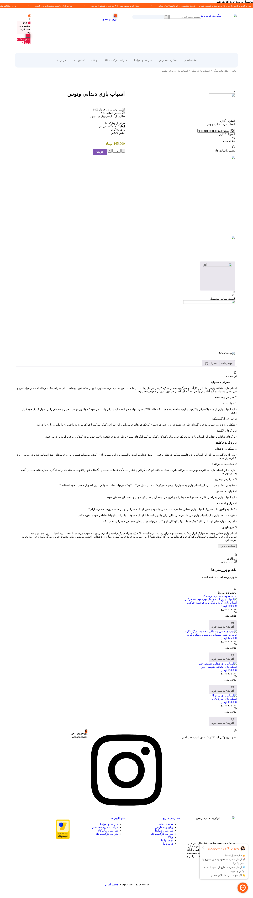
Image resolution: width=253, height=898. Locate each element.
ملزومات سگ (221, 70)
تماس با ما (79, 60)
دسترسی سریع (171, 818)
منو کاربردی (118, 818)
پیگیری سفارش (168, 60)
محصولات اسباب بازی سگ (218, 596)
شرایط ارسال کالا (108, 830)
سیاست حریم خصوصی (105, 827)
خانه (234, 70)
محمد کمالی (111, 884)
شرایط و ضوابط (143, 60)
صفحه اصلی (190, 60)
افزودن (100, 151)
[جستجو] (166, 17)
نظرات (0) (211, 363)
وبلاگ (94, 60)
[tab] (226, 363)
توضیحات (226, 363)
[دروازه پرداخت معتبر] (63, 838)
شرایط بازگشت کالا (115, 60)
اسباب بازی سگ (201, 70)
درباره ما (61, 60)
